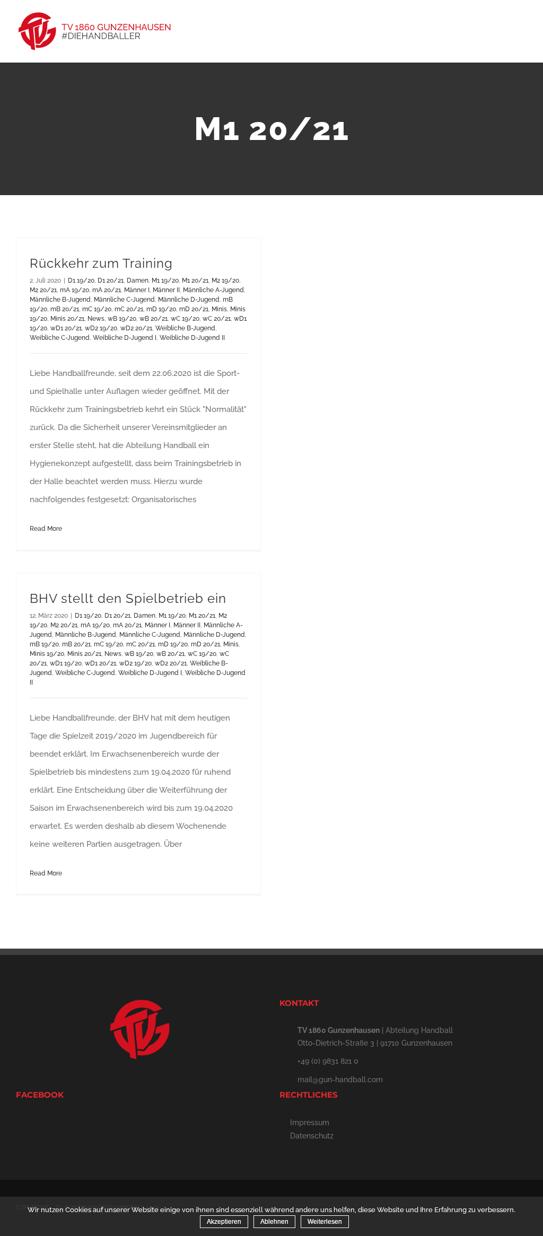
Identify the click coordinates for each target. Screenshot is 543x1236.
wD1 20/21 (66, 328)
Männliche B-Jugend (60, 299)
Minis (219, 309)
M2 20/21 (43, 290)
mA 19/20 (74, 290)
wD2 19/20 (101, 328)
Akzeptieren (224, 1221)
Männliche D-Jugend (189, 299)
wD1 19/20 (66, 663)
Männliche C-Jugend (124, 299)
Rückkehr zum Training (101, 263)
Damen (137, 280)
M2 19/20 (225, 280)
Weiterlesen (325, 1221)
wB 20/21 (153, 318)
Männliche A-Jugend (213, 290)
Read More (46, 528)
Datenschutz (312, 1136)
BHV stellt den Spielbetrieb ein (128, 598)
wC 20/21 (217, 318)
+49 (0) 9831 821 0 (327, 1061)
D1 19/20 (81, 280)
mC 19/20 (96, 309)
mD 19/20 (161, 309)
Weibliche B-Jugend (185, 328)
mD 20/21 (193, 309)
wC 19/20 (185, 318)
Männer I (137, 290)
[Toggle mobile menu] (523, 29)
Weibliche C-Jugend (60, 337)
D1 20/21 (111, 280)
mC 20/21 (129, 309)
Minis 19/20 (47, 654)
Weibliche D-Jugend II (192, 337)
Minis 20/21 (67, 318)
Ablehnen (274, 1221)
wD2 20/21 (136, 328)
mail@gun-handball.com (340, 1079)
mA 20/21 (106, 290)
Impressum (309, 1122)
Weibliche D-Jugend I (124, 337)
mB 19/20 (44, 644)
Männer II (166, 290)
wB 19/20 (122, 318)
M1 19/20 (165, 280)
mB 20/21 (64, 309)
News (95, 318)
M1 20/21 (195, 280)
